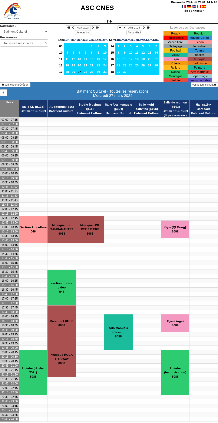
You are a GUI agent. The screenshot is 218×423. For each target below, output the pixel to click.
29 (91, 71)
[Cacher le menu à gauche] (3, 92)
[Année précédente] (68, 27)
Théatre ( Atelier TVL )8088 (33, 372)
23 (98, 65)
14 (85, 59)
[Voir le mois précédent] (73, 27)
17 (105, 59)
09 (61, 46)
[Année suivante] (97, 27)
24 (105, 65)
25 (67, 71)
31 (105, 71)
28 (85, 71)
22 (91, 65)
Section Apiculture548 (33, 229)
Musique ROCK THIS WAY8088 (62, 359)
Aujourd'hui (83, 32)
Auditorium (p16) (61, 106)
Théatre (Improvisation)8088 (175, 372)
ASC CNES (97, 7)
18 (67, 65)
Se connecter (194, 10)
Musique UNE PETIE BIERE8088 (90, 229)
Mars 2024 (83, 27)
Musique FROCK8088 (62, 323)
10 (61, 52)
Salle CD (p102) (33, 106)
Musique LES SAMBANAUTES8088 (61, 229)
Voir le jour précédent (16, 84)
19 (73, 65)
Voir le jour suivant (203, 84)
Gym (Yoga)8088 (175, 323)
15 (91, 59)
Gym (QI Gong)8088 (175, 229)
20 (79, 65)
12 (73, 59)
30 (98, 71)
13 (79, 59)
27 (149, 65)
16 (98, 59)
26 (73, 71)
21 (85, 65)
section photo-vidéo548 (61, 287)
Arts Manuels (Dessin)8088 (118, 332)
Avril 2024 (134, 27)
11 (60, 59)
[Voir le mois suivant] (92, 27)
